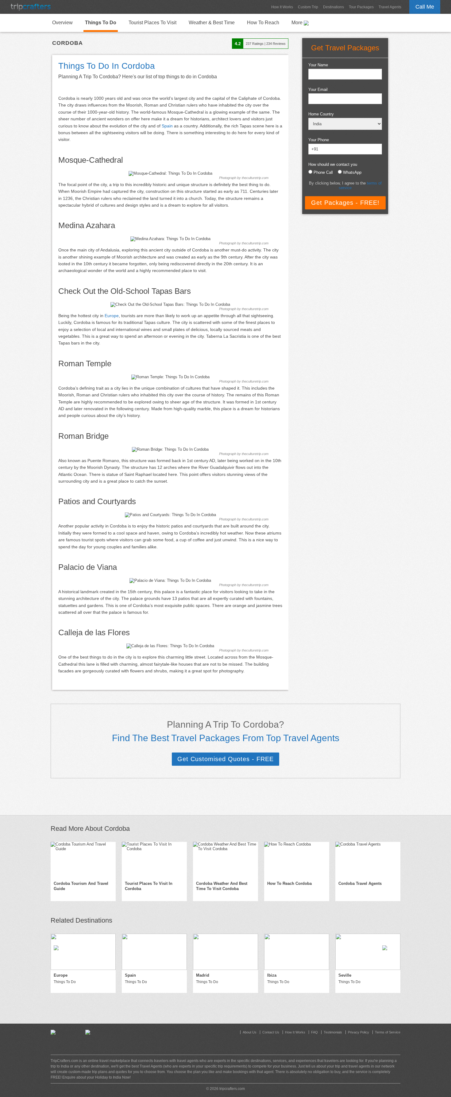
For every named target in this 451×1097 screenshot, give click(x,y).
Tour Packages (361, 7)
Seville (344, 975)
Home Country (321, 114)
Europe (112, 315)
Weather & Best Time (212, 22)
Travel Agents (390, 7)
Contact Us (270, 1032)
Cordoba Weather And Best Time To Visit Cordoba (221, 886)
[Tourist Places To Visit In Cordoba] (154, 860)
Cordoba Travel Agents (360, 883)
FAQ (314, 1032)
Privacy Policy (358, 1032)
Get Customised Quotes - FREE (225, 759)
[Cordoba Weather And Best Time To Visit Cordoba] (225, 860)
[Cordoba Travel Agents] (367, 860)
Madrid (202, 975)
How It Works (282, 7)
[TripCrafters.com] (31, 7)
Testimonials (333, 1032)
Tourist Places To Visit (152, 22)
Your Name (318, 65)
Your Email (318, 89)
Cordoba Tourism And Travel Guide (81, 886)
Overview (62, 22)
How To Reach (263, 22)
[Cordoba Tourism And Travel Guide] (83, 860)
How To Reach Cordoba (289, 883)
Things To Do (100, 22)
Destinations (333, 7)
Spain (167, 125)
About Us (249, 1032)
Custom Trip (308, 7)
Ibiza (271, 975)
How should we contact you (332, 164)
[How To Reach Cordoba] (296, 860)
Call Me (424, 7)
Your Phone (318, 140)
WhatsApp (352, 172)
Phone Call (323, 172)
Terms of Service (387, 1032)
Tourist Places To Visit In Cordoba (148, 886)
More (297, 22)
